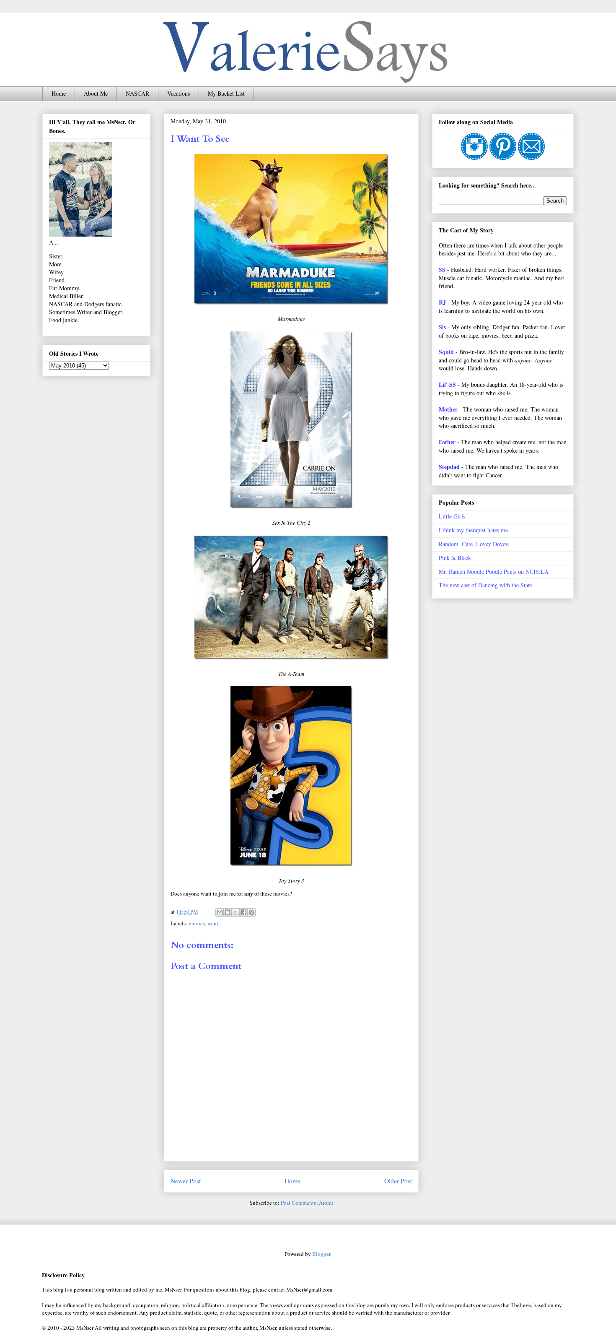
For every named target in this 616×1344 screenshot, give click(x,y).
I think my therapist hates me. (474, 530)
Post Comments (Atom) (307, 1202)
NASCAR (137, 93)
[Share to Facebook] (243, 912)
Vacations (178, 93)
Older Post (398, 1181)
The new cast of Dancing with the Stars (485, 585)
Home (59, 93)
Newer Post (186, 1181)
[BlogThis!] (227, 912)
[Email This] (219, 912)
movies (197, 923)
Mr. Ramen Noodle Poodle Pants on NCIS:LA (494, 572)
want (212, 923)
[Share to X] (235, 912)
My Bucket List (226, 93)
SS (442, 269)
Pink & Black (455, 558)
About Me (96, 93)
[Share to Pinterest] (251, 912)
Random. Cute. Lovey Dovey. (474, 544)
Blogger (321, 1254)
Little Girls (452, 516)
